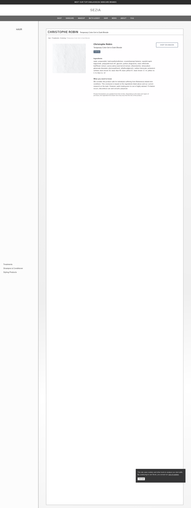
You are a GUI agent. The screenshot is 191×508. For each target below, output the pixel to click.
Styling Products (10, 272)
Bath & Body (94, 18)
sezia (95, 10)
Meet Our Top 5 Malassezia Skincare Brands (95, 2)
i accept (141, 479)
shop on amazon (167, 45)
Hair (106, 18)
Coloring (63, 38)
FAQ (132, 18)
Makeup (81, 18)
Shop (59, 18)
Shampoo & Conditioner (13, 268)
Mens (114, 18)
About (123, 18)
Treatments (7, 264)
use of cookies (173, 474)
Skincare (70, 18)
